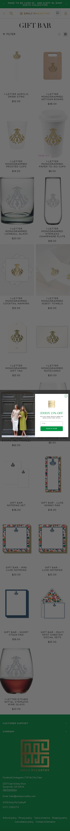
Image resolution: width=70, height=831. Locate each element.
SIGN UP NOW (51, 429)
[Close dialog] (66, 396)
